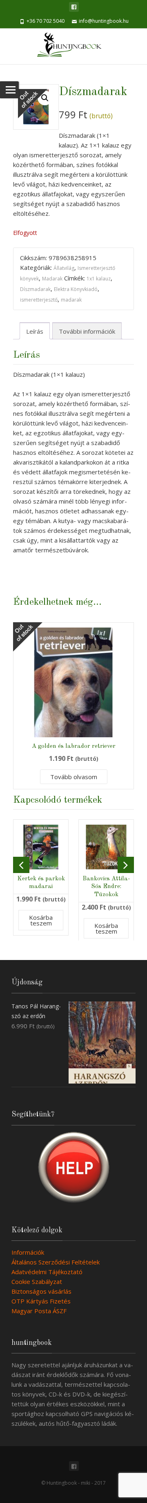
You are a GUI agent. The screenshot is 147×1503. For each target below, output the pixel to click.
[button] (45, 98)
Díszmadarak (35, 289)
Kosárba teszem (41, 920)
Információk (27, 1252)
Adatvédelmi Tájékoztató (46, 1272)
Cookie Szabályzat (36, 1281)
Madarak (52, 278)
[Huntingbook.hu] (73, 46)
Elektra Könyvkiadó (76, 289)
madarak (71, 299)
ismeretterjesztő (39, 299)
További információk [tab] (87, 331)
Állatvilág (63, 268)
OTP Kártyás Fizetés (41, 1301)
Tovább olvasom (73, 777)
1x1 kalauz (99, 278)
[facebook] (74, 7)
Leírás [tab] (34, 331)
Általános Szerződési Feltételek (55, 1262)
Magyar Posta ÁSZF (39, 1311)
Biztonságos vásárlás (41, 1291)
